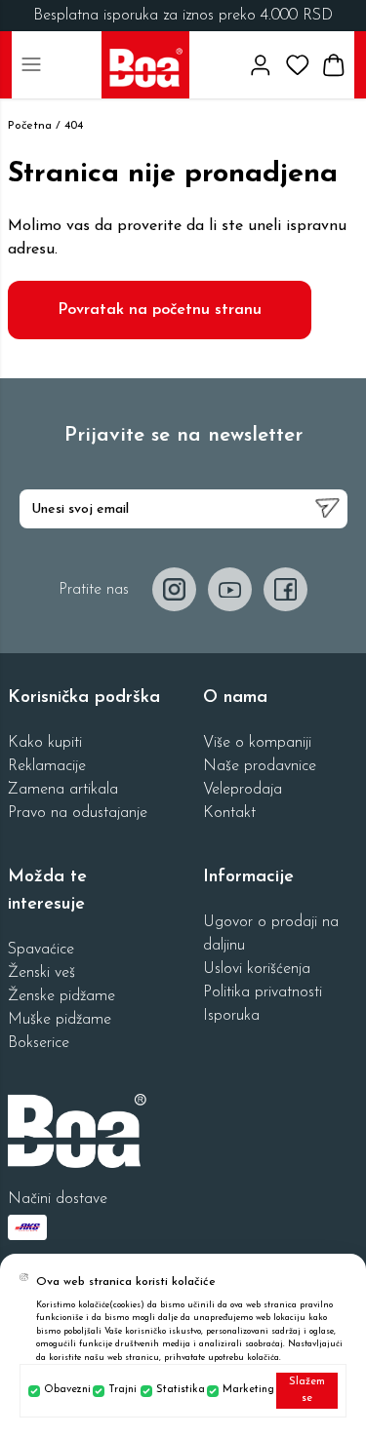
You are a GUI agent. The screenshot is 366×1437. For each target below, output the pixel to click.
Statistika (177, 1389)
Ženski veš (41, 973)
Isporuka (231, 1016)
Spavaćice (41, 949)
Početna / (34, 126)
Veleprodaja (242, 789)
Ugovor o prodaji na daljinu (271, 933)
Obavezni (64, 1389)
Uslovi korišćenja (256, 969)
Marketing (245, 1389)
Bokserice (38, 1043)
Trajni (120, 1389)
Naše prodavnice (259, 766)
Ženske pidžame (61, 996)
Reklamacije (47, 766)
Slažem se (307, 1390)
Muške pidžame (59, 1020)
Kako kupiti (45, 743)
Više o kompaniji (257, 743)
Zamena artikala (63, 789)
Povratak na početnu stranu (160, 310)
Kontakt (229, 813)
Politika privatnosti (262, 992)
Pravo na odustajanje (77, 813)
